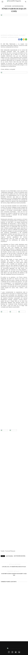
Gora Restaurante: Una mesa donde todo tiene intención (20, 600)
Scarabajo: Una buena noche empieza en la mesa (6, 600)
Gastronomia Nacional (17, 6)
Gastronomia (4, 37)
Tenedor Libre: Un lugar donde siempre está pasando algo (6, 622)
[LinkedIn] (19, 652)
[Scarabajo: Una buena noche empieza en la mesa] (7, 591)
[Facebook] (9, 652)
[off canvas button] (2, 1)
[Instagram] (12, 652)
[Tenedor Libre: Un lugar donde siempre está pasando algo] (7, 613)
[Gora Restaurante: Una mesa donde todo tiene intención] (20, 591)
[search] (25, 1)
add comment (22, 35)
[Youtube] (15, 652)
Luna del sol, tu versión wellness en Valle (14, 566)
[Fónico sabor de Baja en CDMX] (14, 23)
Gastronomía (8, 6)
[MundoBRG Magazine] (14, 648)
